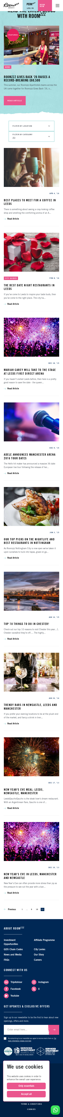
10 (37, 909)
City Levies (39, 949)
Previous (11, 909)
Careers (38, 960)
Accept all (26, 1094)
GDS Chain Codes (13, 949)
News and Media (13, 954)
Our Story (39, 954)
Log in (30, 8)
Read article (14, 101)
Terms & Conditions (31, 1104)
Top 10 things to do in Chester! (26, 624)
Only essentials (26, 1086)
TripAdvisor (16, 982)
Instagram (43, 982)
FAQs (6, 960)
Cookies (31, 1109)
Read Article (13, 219)
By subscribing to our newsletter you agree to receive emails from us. (32, 1040)
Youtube (15, 996)
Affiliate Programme (44, 940)
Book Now (42, 5)
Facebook (16, 989)
